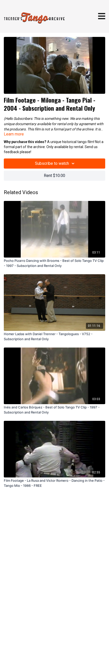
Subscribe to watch (52, 163)
